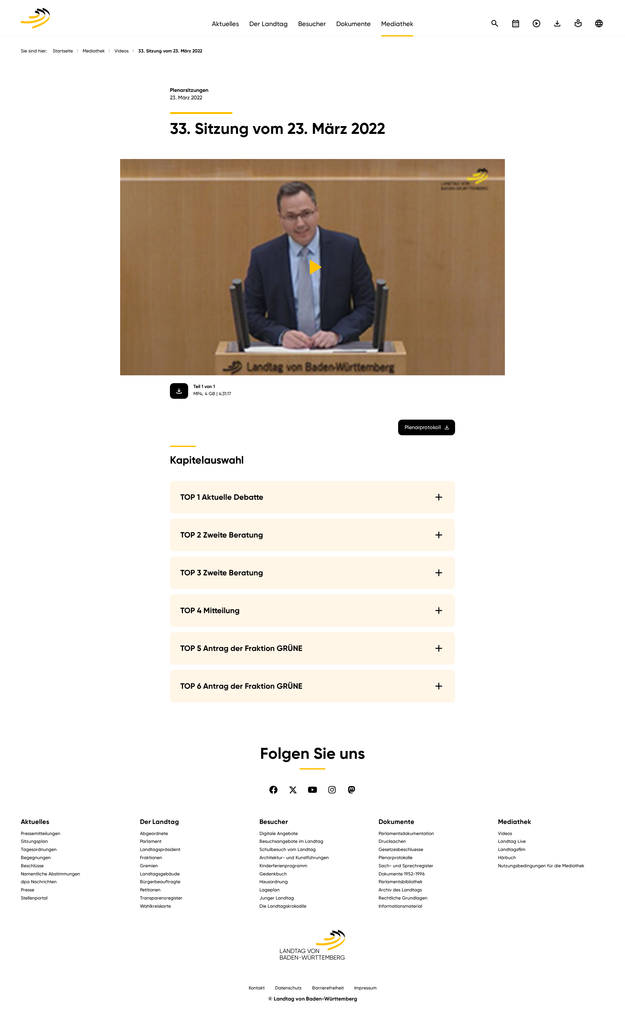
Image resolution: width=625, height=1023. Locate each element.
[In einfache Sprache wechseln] (557, 23)
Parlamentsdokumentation (406, 833)
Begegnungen (36, 857)
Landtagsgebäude (160, 873)
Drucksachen (392, 841)
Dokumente (396, 822)
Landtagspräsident (160, 849)
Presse (27, 889)
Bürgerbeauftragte (160, 881)
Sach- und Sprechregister (406, 865)
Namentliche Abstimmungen (50, 873)
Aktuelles (35, 822)
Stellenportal (34, 898)
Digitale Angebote (278, 833)
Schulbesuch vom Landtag (287, 849)
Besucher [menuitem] (312, 24)
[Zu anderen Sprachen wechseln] (599, 23)
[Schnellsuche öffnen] (495, 23)
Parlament (150, 841)
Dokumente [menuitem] (353, 24)
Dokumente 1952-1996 (402, 873)
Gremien (149, 865)
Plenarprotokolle (395, 857)
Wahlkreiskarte (155, 906)
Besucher (273, 822)
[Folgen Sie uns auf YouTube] (312, 790)
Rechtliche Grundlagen (403, 898)
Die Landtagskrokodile (282, 906)
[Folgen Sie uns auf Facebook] (273, 790)
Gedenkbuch (273, 873)
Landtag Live (512, 841)
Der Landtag (159, 822)
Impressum (365, 987)
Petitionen (150, 889)
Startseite (63, 50)
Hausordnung (273, 881)
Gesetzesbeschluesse (401, 849)
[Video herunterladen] (179, 391)
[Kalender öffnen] (515, 23)
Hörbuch (507, 857)
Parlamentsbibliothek (401, 881)
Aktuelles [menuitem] (225, 24)
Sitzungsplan (34, 841)
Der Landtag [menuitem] (268, 24)
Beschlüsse (32, 865)
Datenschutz (288, 987)
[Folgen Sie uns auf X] (293, 790)
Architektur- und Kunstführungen (294, 857)
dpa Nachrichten (39, 881)
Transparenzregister (161, 898)
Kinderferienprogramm (283, 865)
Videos (122, 50)
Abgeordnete (154, 833)
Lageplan (269, 889)
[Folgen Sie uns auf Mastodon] (351, 790)
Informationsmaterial (400, 906)
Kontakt (257, 987)
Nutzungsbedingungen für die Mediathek (541, 865)
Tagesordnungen (39, 849)
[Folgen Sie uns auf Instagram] (332, 790)
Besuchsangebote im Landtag (291, 841)
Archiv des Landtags (400, 889)
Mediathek (94, 50)
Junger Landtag (276, 898)
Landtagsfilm (511, 849)
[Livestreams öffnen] (536, 23)
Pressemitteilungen (40, 833)
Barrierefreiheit (328, 987)
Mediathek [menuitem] (397, 24)
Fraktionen (151, 857)
